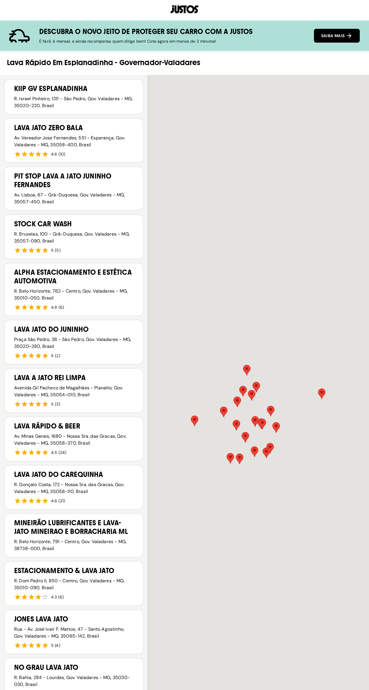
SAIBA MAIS (333, 35)
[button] (276, 427)
